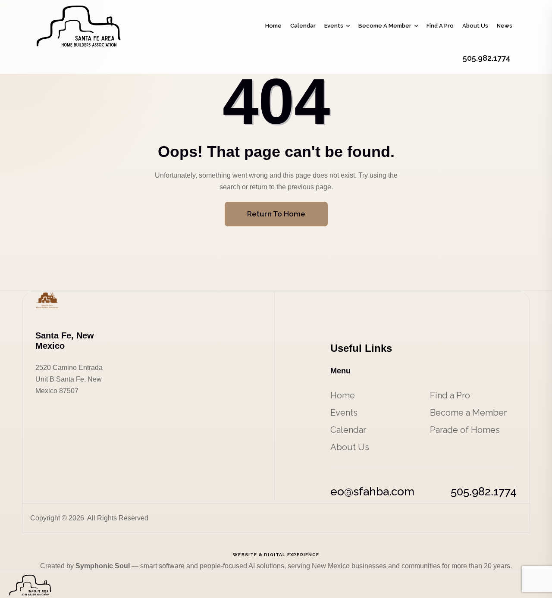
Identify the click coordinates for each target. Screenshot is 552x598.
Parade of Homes (465, 430)
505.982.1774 (484, 491)
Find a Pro (440, 25)
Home (273, 25)
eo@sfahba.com (372, 491)
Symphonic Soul (103, 566)
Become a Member (384, 25)
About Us (475, 25)
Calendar (303, 25)
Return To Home (276, 214)
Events (333, 25)
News (504, 25)
